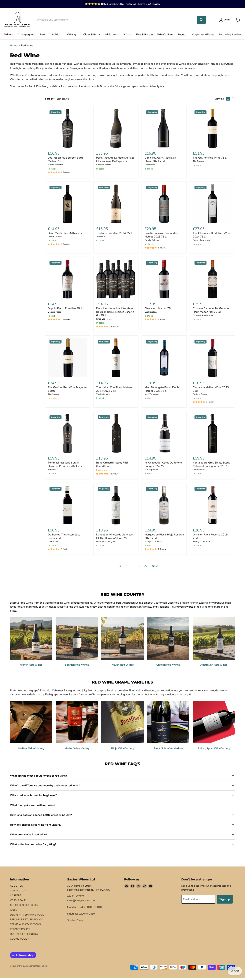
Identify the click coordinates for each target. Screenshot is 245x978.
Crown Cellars (55, 236)
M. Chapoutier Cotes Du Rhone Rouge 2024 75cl (163, 464)
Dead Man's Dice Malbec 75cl (65, 233)
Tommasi (52, 469)
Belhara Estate (200, 394)
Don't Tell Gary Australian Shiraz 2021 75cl (160, 159)
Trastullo (100, 236)
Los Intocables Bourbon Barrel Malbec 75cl (66, 159)
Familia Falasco (151, 240)
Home (13, 45)
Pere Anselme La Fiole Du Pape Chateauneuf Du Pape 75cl (115, 159)
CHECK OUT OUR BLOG (24, 905)
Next (155, 566)
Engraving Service (230, 34)
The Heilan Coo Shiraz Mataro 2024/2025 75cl (114, 389)
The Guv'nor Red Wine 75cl (209, 158)
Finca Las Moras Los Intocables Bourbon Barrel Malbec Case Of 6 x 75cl (115, 312)
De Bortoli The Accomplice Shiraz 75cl (64, 536)
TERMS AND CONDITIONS (25, 924)
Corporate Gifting (203, 34)
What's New (165, 34)
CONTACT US (18, 890)
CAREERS (15, 895)
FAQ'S (13, 910)
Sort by (49, 98)
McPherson (149, 164)
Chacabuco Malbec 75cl (158, 308)
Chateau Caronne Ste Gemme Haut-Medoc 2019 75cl (211, 310)
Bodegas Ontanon (201, 541)
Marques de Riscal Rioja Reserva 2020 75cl (164, 536)
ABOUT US (16, 885)
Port (43, 34)
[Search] (201, 20)
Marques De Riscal (153, 541)
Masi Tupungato (152, 394)
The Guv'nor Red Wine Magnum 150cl (67, 389)
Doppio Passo (54, 311)
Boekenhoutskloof (201, 240)
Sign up (224, 899)
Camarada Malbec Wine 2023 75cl (211, 389)
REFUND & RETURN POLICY (26, 919)
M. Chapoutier (151, 469)
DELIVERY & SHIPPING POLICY (28, 914)
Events (182, 34)
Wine (8, 34)
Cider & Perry (91, 34)
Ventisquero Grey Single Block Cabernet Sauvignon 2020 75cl (211, 464)
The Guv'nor (198, 161)
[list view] (232, 99)
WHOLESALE (18, 900)
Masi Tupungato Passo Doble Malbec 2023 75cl (162, 389)
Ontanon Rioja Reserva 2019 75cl (210, 536)
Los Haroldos (150, 311)
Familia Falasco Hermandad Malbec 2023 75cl (161, 234)
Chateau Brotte (103, 164)
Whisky (72, 34)
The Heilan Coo (103, 394)
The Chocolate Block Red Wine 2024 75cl (211, 234)
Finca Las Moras (55, 164)
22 (146, 566)
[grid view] (228, 99)
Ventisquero (198, 469)
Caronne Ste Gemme (203, 315)
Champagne (26, 34)
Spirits (56, 34)
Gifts (126, 34)
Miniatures (111, 34)
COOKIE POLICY (19, 938)
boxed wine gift (108, 75)
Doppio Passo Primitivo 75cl (65, 308)
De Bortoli (53, 541)
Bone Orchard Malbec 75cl (112, 462)
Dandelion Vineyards (106, 541)
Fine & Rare (143, 34)
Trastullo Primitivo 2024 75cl (114, 233)
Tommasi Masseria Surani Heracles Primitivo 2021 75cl (65, 464)
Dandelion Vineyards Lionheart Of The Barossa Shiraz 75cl (114, 536)
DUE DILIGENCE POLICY (24, 934)
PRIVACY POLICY (20, 929)
